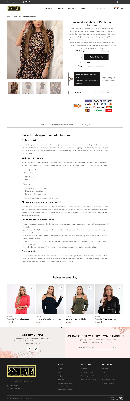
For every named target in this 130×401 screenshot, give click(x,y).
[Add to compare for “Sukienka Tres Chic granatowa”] (50, 299)
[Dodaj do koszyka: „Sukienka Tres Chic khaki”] (75, 299)
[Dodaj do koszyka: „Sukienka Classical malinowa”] (16, 299)
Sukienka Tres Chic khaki (76, 319)
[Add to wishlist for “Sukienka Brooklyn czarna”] (119, 288)
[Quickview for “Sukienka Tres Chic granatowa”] (55, 299)
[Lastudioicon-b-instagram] (36, 349)
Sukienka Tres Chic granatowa (48, 319)
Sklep (13, 16)
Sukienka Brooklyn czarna (105, 319)
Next (61, 57)
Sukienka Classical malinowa (18, 319)
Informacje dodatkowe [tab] (62, 125)
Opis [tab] (42, 125)
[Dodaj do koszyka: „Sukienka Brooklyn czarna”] (104, 299)
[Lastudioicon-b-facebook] (29, 349)
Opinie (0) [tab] (85, 125)
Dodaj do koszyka (96, 57)
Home (8, 16)
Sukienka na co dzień (94, 66)
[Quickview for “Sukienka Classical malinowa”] (25, 299)
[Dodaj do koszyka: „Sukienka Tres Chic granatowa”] (46, 299)
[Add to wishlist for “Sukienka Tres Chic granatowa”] (61, 288)
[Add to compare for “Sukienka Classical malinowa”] (21, 299)
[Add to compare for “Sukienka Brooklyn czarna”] (109, 299)
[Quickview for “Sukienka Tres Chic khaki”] (84, 299)
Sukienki (104, 66)
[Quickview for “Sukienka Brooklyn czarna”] (113, 299)
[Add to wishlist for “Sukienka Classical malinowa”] (31, 288)
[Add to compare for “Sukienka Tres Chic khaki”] (79, 299)
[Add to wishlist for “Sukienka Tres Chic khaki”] (90, 288)
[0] (114, 8)
